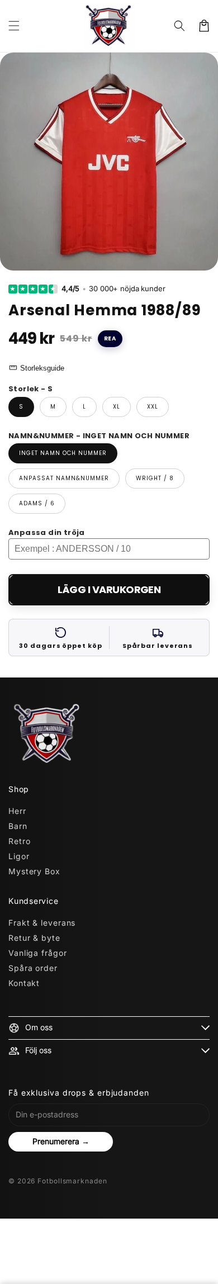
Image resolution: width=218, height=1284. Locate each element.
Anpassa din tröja (46, 532)
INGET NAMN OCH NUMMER (63, 453)
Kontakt (24, 983)
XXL (152, 406)
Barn (17, 826)
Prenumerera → (60, 1141)
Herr (17, 811)
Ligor (19, 856)
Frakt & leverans (41, 922)
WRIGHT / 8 (155, 478)
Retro (19, 841)
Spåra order (33, 968)
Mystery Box (34, 871)
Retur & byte (34, 937)
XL (116, 406)
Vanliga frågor (37, 953)
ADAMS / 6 (37, 503)
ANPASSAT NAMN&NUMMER (64, 478)
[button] (14, 25)
